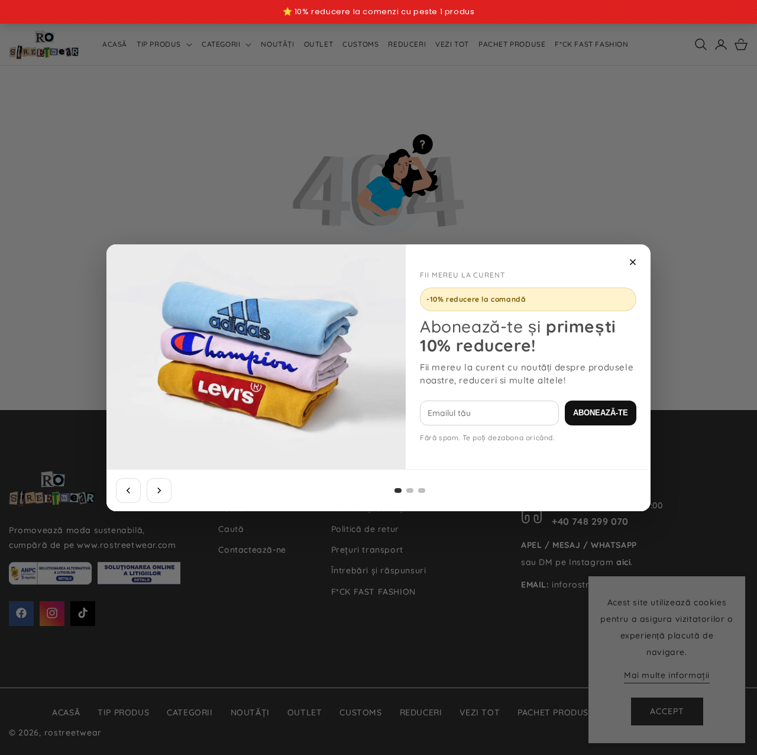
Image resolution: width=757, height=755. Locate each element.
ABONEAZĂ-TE (600, 412)
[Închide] (633, 262)
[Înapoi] (128, 490)
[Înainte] (159, 490)
